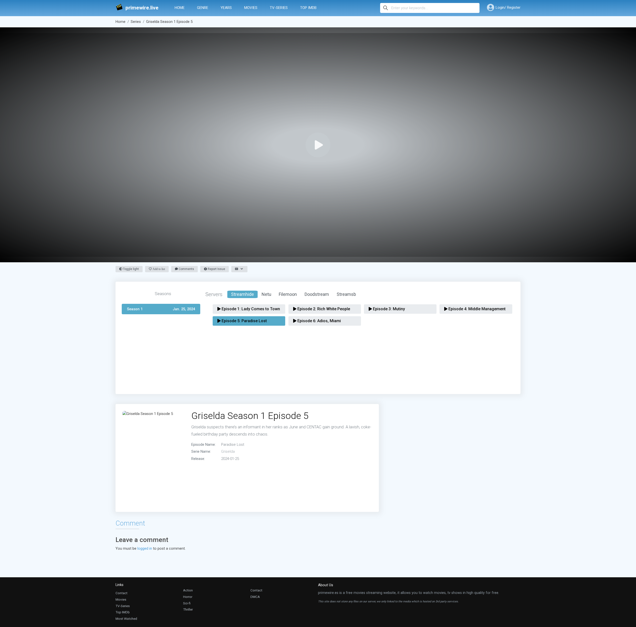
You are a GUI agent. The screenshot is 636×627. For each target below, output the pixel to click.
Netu (266, 294)
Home (180, 7)
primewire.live (142, 8)
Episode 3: (388, 309)
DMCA (255, 597)
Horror (187, 597)
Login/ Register (508, 7)
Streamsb (346, 294)
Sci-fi (187, 603)
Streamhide (242, 294)
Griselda (228, 451)
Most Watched (126, 619)
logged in (144, 548)
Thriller (188, 609)
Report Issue (216, 269)
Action (188, 590)
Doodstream (317, 294)
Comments (186, 269)
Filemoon (288, 294)
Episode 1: (250, 309)
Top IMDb (308, 7)
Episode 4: (476, 309)
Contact (121, 593)
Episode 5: (244, 320)
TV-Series (279, 7)
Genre (202, 7)
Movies (250, 7)
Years (226, 7)
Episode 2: (323, 309)
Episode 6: (318, 320)
